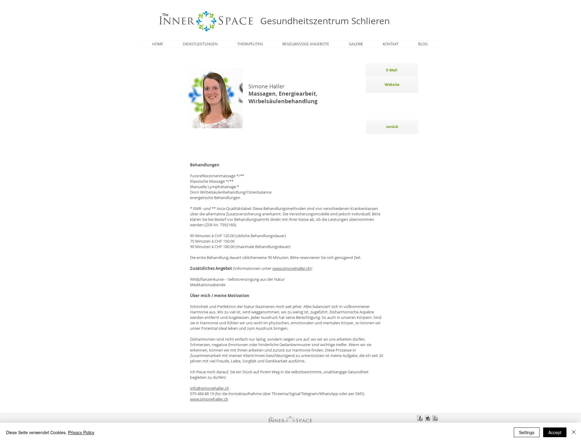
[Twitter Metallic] (427, 418)
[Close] (573, 432)
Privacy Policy (81, 432)
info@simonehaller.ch (209, 388)
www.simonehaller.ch (291, 268)
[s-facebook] (420, 418)
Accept (554, 432)
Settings (526, 432)
